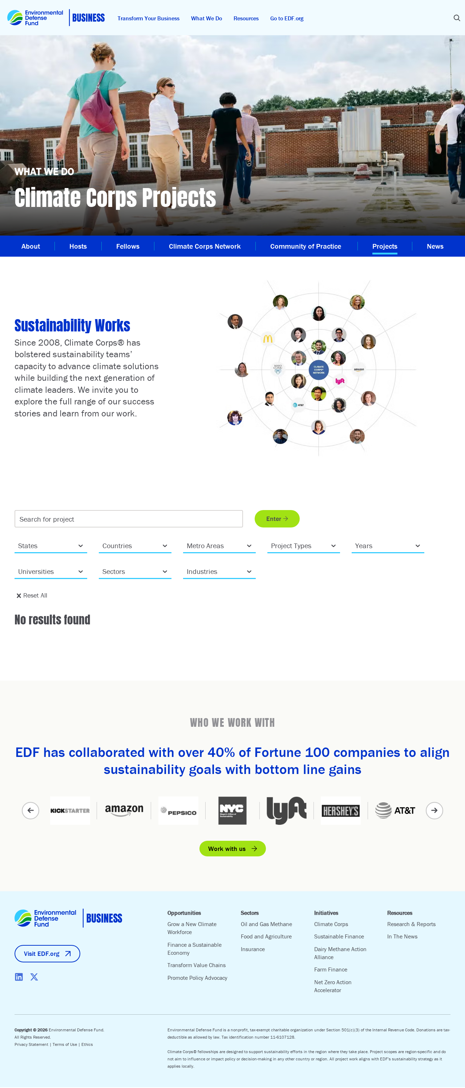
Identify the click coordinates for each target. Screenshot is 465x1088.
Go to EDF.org (286, 18)
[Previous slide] (30, 810)
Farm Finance (330, 969)
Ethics (87, 1044)
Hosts (78, 245)
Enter (273, 518)
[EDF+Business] (56, 17)
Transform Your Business (148, 18)
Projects (384, 245)
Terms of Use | (67, 1044)
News (435, 245)
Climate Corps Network (205, 245)
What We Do (206, 18)
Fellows (128, 245)
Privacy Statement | (34, 1044)
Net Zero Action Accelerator (333, 986)
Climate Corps (331, 924)
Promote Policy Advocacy (197, 977)
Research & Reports (411, 924)
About (30, 245)
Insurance (253, 949)
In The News (402, 936)
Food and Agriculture (266, 936)
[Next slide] (434, 810)
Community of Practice (306, 245)
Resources (246, 18)
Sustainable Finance (339, 936)
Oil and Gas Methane (266, 924)
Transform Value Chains (196, 965)
